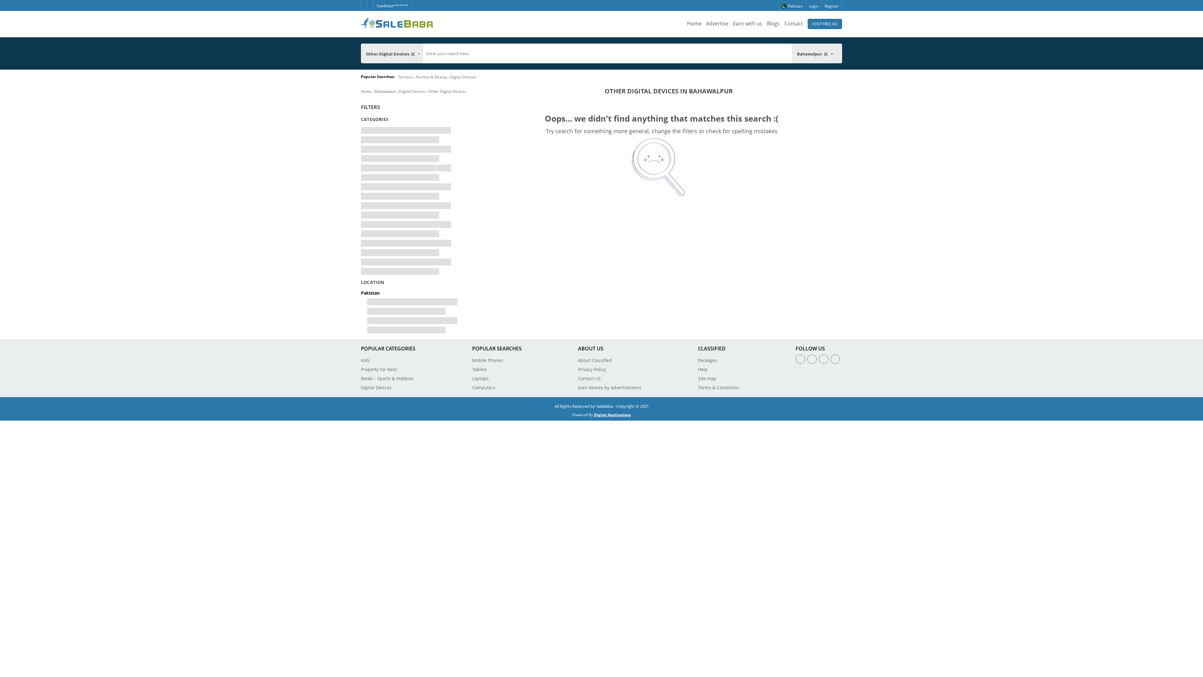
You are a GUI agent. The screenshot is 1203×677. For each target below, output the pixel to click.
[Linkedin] (823, 359)
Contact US (589, 378)
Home (694, 23)
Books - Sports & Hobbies (387, 378)
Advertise (717, 23)
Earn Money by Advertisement (609, 388)
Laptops (480, 378)
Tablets (479, 369)
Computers (483, 388)
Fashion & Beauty (431, 77)
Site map (707, 378)
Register (832, 6)
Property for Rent (379, 369)
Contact (793, 23)
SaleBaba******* (393, 5)
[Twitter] (370, 2)
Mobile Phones (487, 360)
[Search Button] (839, 53)
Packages (707, 360)
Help (703, 369)
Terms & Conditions (718, 388)
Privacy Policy (592, 369)
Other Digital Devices (447, 91)
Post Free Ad (824, 24)
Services (405, 77)
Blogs (773, 23)
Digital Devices (463, 77)
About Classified (595, 360)
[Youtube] (835, 359)
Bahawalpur (385, 91)
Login (813, 6)
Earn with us (747, 23)
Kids (365, 360)
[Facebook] (364, 2)
